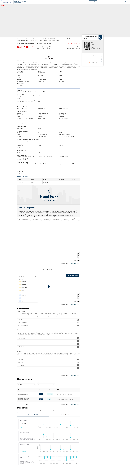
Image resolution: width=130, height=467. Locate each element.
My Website (94, 62)
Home (87, 2)
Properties (93, 2)
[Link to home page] (7, 2)
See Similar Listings (73, 52)
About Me (101, 2)
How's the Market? (111, 2)
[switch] (68, 48)
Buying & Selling (123, 2)
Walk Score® (52, 269)
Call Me (94, 55)
